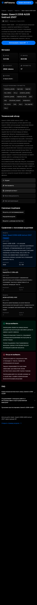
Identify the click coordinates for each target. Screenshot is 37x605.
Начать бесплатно (25, 3)
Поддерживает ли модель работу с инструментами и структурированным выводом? (14, 400)
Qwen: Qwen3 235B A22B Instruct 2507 (17, 235)
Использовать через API (17, 43)
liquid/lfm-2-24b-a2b (10, 272)
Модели (10, 10)
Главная (4, 10)
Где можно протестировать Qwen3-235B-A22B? (18, 407)
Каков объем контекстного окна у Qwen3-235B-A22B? (17, 392)
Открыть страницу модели (10, 423)
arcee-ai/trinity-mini (10, 297)
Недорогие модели (9, 216)
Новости (17, 10)
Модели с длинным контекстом (13, 221)
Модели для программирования (13, 212)
